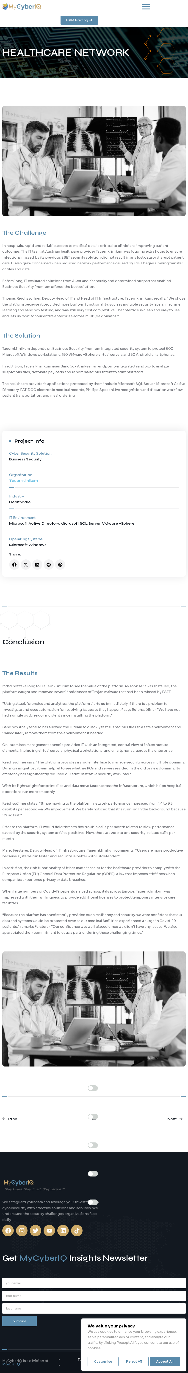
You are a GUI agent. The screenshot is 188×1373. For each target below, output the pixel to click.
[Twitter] (35, 1230)
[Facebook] (8, 1230)
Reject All (134, 1361)
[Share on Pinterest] (60, 564)
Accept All (165, 1361)
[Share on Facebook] (14, 564)
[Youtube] (49, 1230)
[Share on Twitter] (26, 564)
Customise (103, 1361)
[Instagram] (22, 1230)
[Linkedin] (63, 1230)
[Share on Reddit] (49, 564)
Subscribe (19, 1321)
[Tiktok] (77, 1230)
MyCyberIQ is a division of (25, 1362)
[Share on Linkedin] (37, 564)
